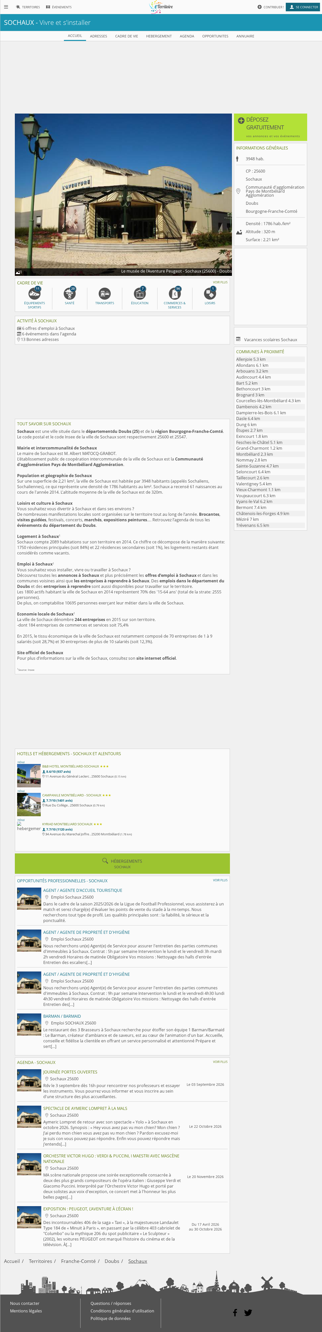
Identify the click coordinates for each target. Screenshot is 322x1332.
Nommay (251, 460)
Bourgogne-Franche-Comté (271, 211)
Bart (247, 383)
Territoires (40, 1261)
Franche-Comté (78, 1261)
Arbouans (252, 371)
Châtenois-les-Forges (262, 513)
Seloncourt (253, 472)
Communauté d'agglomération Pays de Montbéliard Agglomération (110, 461)
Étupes (249, 430)
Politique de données (111, 1318)
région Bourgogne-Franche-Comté (189, 431)
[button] (270, 127)
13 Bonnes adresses (40, 339)
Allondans (252, 365)
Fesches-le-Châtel (259, 442)
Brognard (250, 395)
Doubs (252, 203)
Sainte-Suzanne (257, 466)
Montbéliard (254, 454)
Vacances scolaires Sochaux (270, 339)
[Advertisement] (161, 76)
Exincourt (252, 436)
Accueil (12, 1261)
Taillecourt (252, 478)
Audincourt (253, 377)
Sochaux (137, 1261)
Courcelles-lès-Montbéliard (268, 400)
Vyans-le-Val (254, 501)
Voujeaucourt (255, 495)
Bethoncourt (253, 389)
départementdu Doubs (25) (112, 431)
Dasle (248, 418)
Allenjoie (251, 359)
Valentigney (254, 484)
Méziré (247, 519)
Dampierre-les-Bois (261, 413)
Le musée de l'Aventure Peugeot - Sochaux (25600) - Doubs (176, 271)
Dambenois (253, 406)
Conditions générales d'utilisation (122, 1311)
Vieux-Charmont (258, 489)
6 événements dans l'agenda (49, 334)
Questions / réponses (111, 1303)
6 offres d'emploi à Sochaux (48, 328)
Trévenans (252, 525)
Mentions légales (26, 1311)
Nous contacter (24, 1303)
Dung (246, 424)
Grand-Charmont (259, 448)
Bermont (251, 507)
